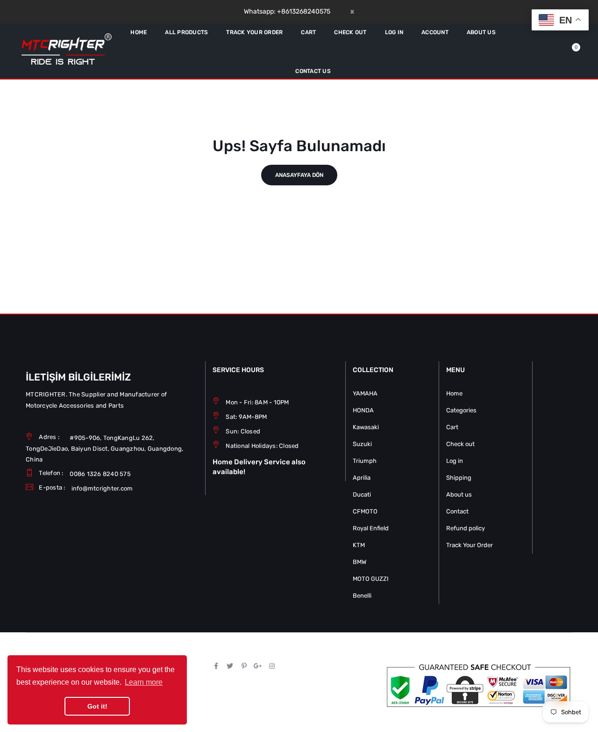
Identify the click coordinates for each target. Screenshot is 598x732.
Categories (461, 410)
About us (459, 494)
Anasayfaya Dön (299, 175)
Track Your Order (469, 545)
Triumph (365, 460)
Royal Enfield (371, 528)
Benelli (362, 595)
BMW (359, 561)
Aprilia (361, 477)
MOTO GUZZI (371, 578)
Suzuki (362, 443)
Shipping (458, 477)
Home (454, 393)
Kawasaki (366, 427)
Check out (460, 443)
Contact (457, 511)
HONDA (363, 410)
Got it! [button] (97, 706)
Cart (452, 427)
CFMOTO (365, 511)
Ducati (362, 494)
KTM (359, 545)
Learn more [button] (144, 682)
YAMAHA (365, 393)
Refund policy (465, 528)
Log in (454, 460)
